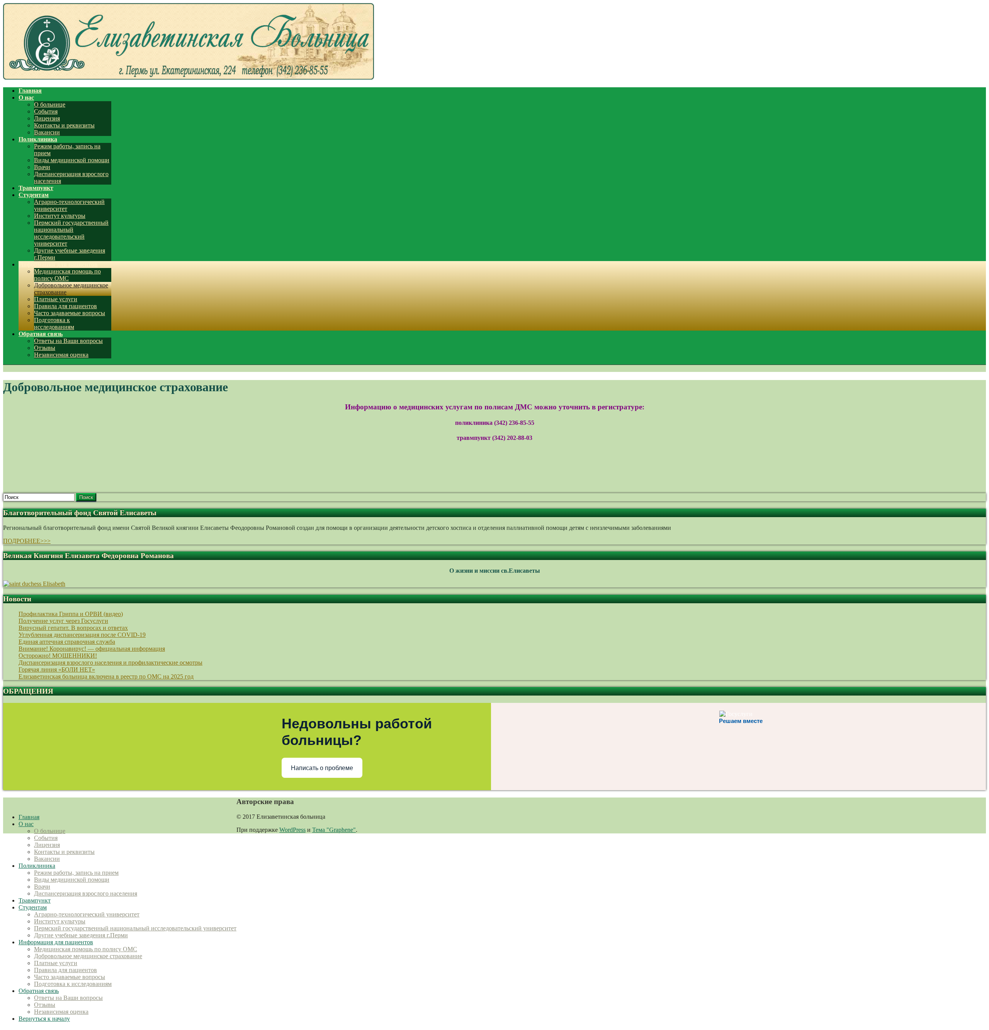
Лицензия (47, 118)
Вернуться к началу (44, 1018)
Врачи (42, 167)
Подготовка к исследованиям (54, 323)
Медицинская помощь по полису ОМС (67, 275)
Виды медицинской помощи (71, 160)
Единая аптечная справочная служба (67, 641)
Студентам (33, 907)
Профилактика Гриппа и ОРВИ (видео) (71, 614)
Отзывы (44, 347)
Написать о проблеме (322, 768)
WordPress (292, 829)
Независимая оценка (61, 354)
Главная (29, 817)
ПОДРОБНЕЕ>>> (27, 541)
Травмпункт (35, 900)
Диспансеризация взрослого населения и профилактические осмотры (110, 662)
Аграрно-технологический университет (86, 914)
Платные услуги (55, 299)
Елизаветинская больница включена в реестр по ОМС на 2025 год (106, 676)
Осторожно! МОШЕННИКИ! (58, 655)
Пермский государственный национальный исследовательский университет (71, 233)
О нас (26, 824)
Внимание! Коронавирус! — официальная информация (92, 648)
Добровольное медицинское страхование (88, 956)
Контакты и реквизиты (64, 125)
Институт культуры (59, 215)
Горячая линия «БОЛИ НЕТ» (57, 669)
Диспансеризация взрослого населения (85, 893)
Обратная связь (39, 991)
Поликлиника (37, 865)
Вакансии (47, 132)
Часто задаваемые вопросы (69, 313)
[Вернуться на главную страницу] (188, 77)
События (46, 111)
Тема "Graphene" (334, 829)
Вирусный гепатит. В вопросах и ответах (73, 627)
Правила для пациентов (65, 306)
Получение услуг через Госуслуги (63, 621)
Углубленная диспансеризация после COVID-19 (82, 634)
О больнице (49, 104)
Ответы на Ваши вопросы (68, 341)
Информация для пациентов (56, 942)
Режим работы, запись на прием (76, 872)
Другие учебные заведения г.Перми (81, 935)
